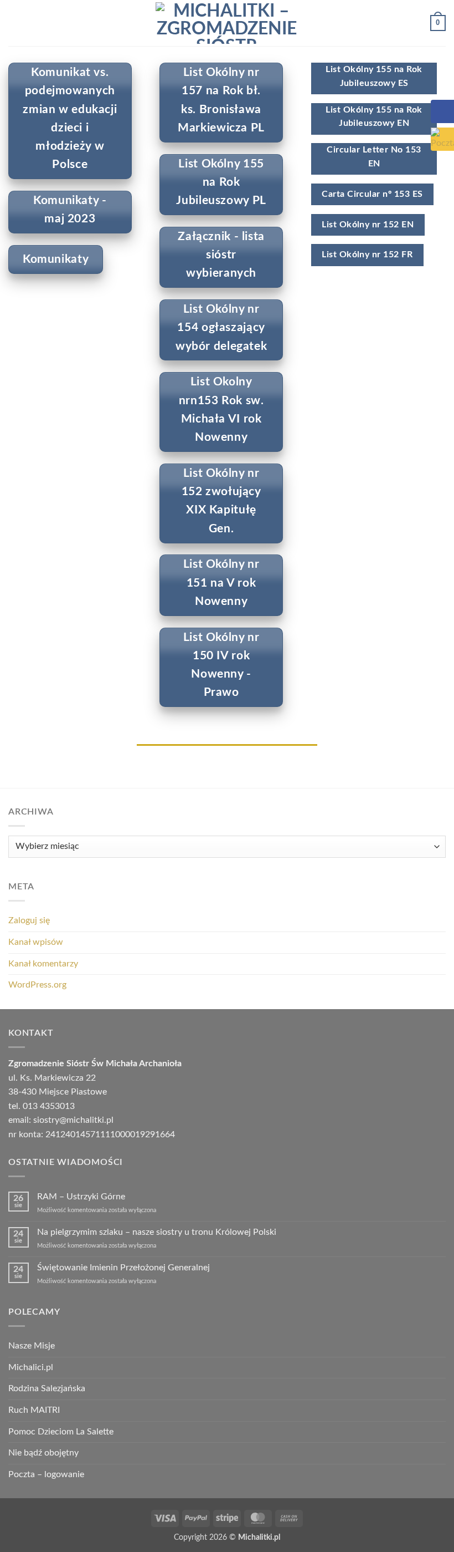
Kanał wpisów (35, 942)
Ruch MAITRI (34, 1410)
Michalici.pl (30, 1367)
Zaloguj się (29, 920)
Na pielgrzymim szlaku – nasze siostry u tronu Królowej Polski (156, 1232)
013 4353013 (49, 1106)
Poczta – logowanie (46, 1474)
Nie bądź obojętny (43, 1452)
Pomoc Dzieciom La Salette (61, 1431)
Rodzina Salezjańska (46, 1388)
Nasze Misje (31, 1345)
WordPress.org (37, 984)
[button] (15, 23)
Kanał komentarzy (43, 963)
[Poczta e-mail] (442, 139)
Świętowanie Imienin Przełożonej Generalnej (123, 1267)
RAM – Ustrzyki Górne (81, 1196)
